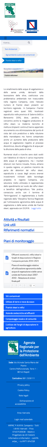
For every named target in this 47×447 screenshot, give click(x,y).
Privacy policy (23, 385)
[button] (23, 296)
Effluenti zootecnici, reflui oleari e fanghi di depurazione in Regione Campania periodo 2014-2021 (26, 257)
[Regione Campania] (31, 26)
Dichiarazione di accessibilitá (24, 402)
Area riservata (23, 412)
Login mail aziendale (23, 419)
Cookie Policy (23, 390)
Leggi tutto (36, 208)
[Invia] (29, 42)
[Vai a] (10, 10)
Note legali (23, 395)
